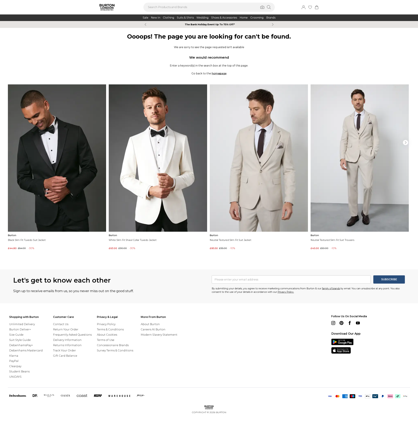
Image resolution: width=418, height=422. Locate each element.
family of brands (331, 288)
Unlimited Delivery (22, 324)
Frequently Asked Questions (72, 334)
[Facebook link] (350, 323)
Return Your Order (65, 329)
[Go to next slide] (405, 142)
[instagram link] (333, 323)
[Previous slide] (145, 24)
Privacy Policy (106, 324)
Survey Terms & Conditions (115, 350)
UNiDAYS (15, 376)
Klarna (13, 355)
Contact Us (60, 324)
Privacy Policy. (286, 291)
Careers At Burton (153, 329)
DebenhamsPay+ (21, 345)
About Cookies (107, 334)
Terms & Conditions (110, 329)
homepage (219, 73)
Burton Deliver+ (20, 329)
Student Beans (19, 371)
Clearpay (15, 366)
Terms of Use (105, 340)
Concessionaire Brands (113, 345)
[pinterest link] (341, 323)
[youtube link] (358, 323)
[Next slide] (273, 24)
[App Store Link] (342, 346)
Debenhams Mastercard (26, 350)
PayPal (14, 361)
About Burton (150, 324)
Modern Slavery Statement (159, 334)
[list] (209, 171)
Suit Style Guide (20, 340)
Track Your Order (64, 350)
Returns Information (67, 345)
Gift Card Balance (65, 355)
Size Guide (16, 334)
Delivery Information (67, 340)
